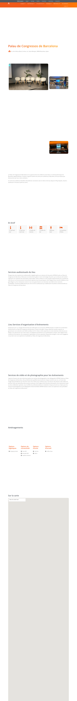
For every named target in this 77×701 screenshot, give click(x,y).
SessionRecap (50, 1)
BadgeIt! (27, 1)
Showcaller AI (57, 1)
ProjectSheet (44, 1)
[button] (23, 3)
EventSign (32, 1)
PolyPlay (38, 1)
